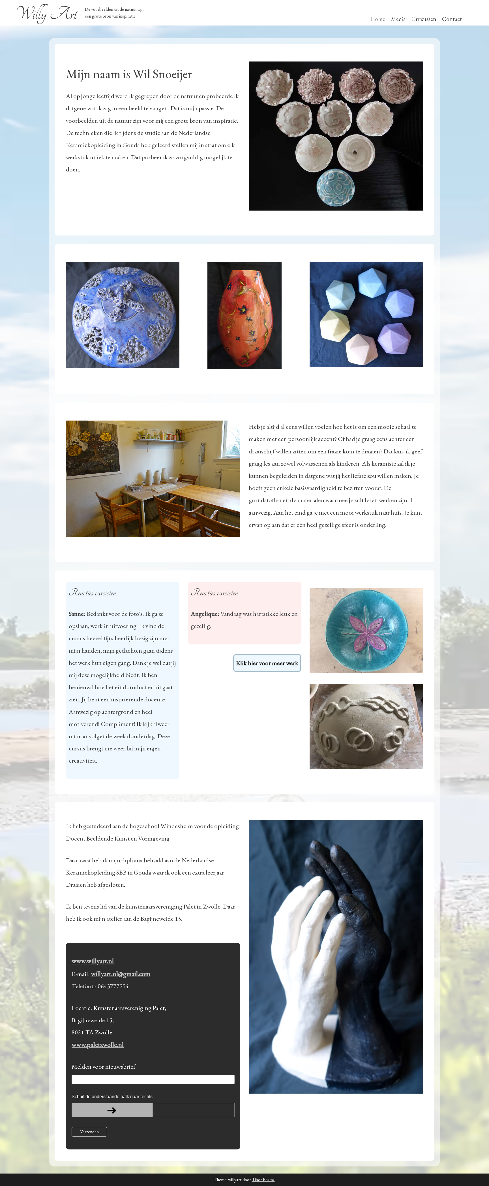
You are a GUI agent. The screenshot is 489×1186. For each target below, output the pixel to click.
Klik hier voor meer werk (267, 663)
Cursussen (423, 19)
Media (398, 19)
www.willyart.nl (93, 960)
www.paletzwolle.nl (98, 1044)
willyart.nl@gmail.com (120, 973)
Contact (452, 19)
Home (377, 19)
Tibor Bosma (263, 1180)
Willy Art (46, 14)
